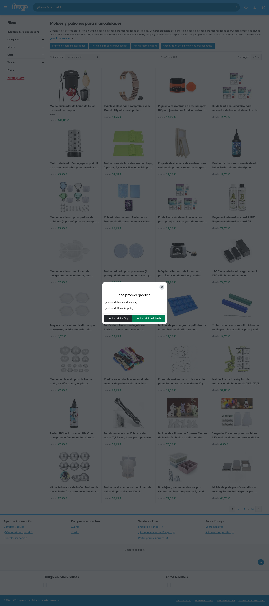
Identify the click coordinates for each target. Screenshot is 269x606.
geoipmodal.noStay (118, 318)
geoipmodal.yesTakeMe (148, 318)
